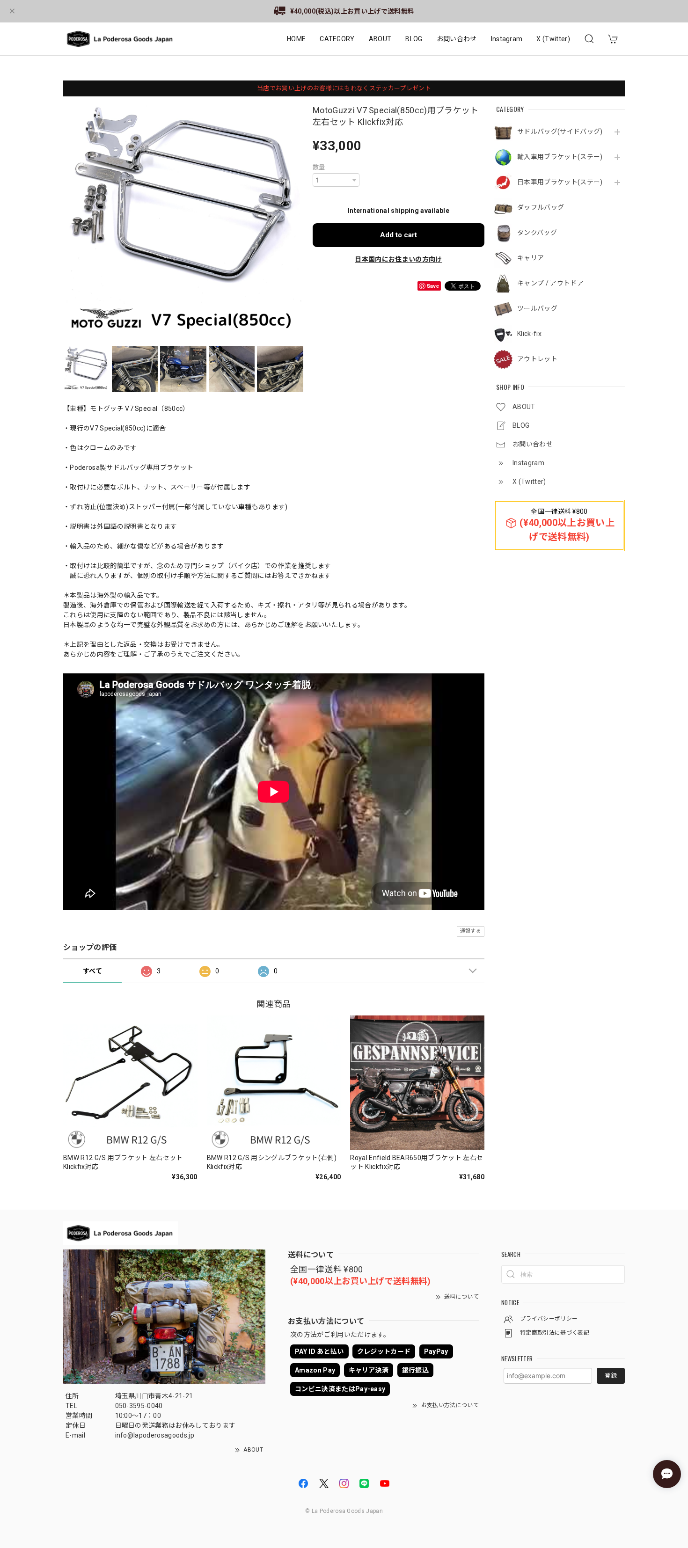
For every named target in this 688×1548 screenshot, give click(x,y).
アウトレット (537, 359)
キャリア (530, 258)
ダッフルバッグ (540, 207)
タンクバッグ (537, 232)
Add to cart (398, 235)
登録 (611, 1375)
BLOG (413, 39)
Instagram (507, 39)
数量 (319, 167)
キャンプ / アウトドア (550, 283)
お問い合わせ (457, 39)
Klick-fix (529, 333)
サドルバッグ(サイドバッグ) (559, 131)
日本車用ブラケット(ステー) (559, 182)
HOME (296, 39)
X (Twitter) (553, 39)
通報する (470, 931)
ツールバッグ (537, 308)
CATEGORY (337, 39)
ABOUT (380, 39)
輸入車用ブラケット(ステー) (559, 157)
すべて (92, 971)
